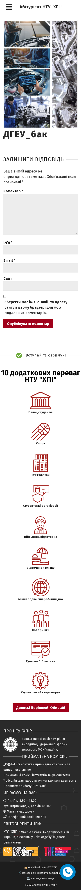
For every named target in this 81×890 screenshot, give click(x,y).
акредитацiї (30, 744)
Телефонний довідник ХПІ (26, 817)
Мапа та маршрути (20, 811)
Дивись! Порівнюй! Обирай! (40, 708)
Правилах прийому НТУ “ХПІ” (24, 786)
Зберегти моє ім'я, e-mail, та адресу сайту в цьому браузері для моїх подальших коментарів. (35, 307)
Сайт (7, 278)
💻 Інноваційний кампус (40, 878)
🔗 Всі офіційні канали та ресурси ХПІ (40, 872)
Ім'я (7, 242)
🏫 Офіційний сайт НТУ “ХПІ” (40, 867)
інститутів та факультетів (51, 775)
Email (9, 260)
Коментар (13, 191)
